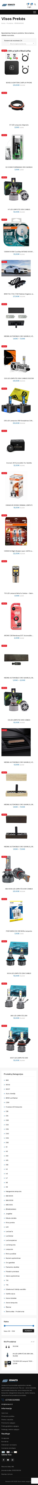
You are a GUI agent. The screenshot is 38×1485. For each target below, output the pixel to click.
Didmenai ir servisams (9, 1445)
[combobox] (21, 43)
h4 (7, 1174)
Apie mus (4, 1413)
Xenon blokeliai (11, 1298)
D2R (7, 1120)
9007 (8, 1089)
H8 (7, 1183)
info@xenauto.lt (7, 1404)
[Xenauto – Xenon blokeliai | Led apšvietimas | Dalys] (8, 5)
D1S (7, 1116)
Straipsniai (5, 1438)
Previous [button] (32, 1342)
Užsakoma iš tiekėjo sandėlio (16, 1289)
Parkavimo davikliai (12, 1267)
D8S (7, 1142)
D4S (7, 1134)
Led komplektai (11, 1240)
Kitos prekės (10, 1223)
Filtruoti (28, 1331)
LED (7, 1227)
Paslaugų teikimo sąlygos (10, 1429)
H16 (7, 1165)
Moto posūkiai (11, 1254)
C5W (7, 1102)
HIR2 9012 (9, 1205)
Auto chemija (10, 1094)
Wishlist (27, 4)
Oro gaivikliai (10, 1263)
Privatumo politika (7, 1416)
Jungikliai (9, 1214)
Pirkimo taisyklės (7, 1420)
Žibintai (8, 1307)
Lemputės (9, 1249)
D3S (7, 1129)
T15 (7, 1285)
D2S (7, 1125)
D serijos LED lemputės (14, 1107)
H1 (6, 1147)
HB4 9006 (9, 1200)
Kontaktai (4, 1442)
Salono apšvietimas (13, 1276)
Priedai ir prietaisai (12, 1271)
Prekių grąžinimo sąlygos (10, 1426)
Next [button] (34, 1342)
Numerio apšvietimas (13, 1258)
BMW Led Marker (12, 1098)
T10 (7, 1280)
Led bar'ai (9, 1231)
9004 (8, 1085)
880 (7, 1080)
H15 (7, 1160)
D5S (7, 1138)
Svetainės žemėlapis (8, 1448)
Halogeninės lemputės (13, 1191)
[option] (19, 1355)
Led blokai (9, 1236)
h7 (7, 1178)
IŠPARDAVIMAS (11, 1209)
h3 (7, 1169)
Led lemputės (10, 1245)
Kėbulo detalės (11, 1218)
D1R (7, 1111)
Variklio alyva (10, 1294)
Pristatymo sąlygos (8, 1423)
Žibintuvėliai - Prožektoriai (15, 1312)
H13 (7, 1156)
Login (29, 7)
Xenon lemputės (11, 1303)
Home (3, 23)
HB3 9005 (9, 1196)
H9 (7, 1187)
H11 (7, 1151)
